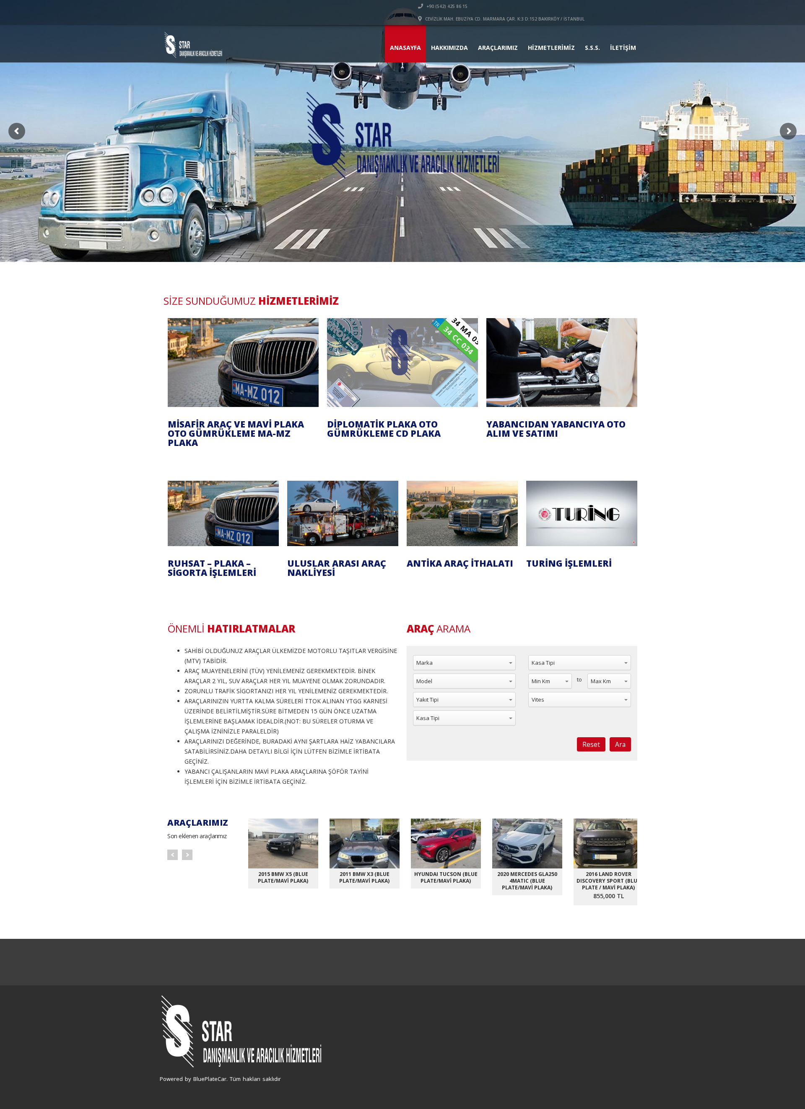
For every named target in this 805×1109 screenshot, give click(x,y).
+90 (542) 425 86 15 (446, 6)
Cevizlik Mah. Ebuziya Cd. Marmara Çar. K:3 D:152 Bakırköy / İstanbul (504, 19)
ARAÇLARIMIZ (498, 48)
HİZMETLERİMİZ (551, 48)
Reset (591, 744)
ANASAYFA (405, 48)
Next (187, 855)
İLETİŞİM (623, 48)
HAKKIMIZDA (449, 48)
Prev (172, 855)
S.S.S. (592, 48)
